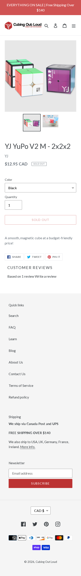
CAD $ (39, 510)
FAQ (12, 327)
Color (8, 179)
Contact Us (17, 374)
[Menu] (73, 25)
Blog (12, 350)
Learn (13, 339)
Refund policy (19, 397)
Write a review (45, 276)
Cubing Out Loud (46, 561)
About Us (16, 362)
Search (14, 315)
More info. (27, 447)
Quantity (11, 197)
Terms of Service (21, 385)
